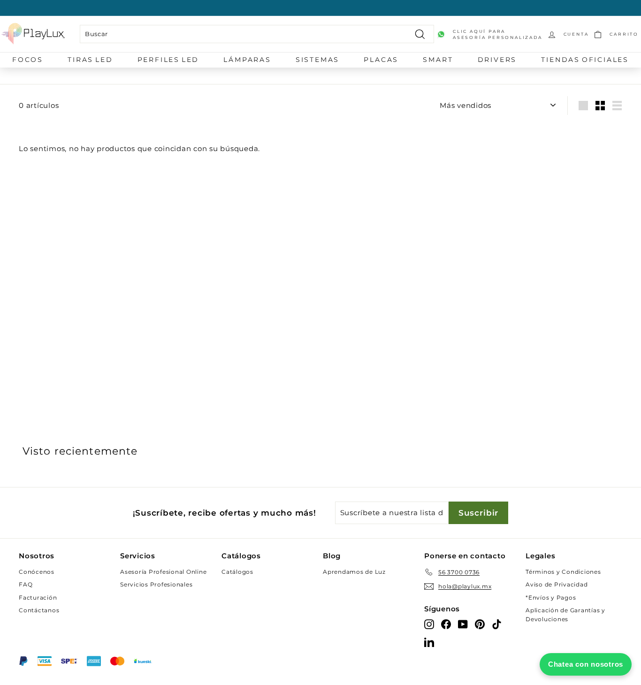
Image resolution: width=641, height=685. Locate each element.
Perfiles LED (168, 59)
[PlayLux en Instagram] (429, 623)
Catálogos (237, 571)
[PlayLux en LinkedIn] (429, 641)
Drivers (497, 59)
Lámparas (247, 59)
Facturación (38, 597)
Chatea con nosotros (585, 664)
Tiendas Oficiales (585, 59)
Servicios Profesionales (156, 584)
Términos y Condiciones (563, 571)
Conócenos (36, 571)
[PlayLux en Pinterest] (480, 623)
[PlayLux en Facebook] (446, 623)
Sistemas (317, 59)
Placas (381, 59)
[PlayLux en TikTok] (497, 623)
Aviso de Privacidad (557, 584)
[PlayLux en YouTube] (463, 623)
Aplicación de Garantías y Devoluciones (565, 615)
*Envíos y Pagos (551, 597)
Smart (438, 59)
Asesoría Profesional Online (163, 571)
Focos (27, 59)
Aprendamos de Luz (354, 571)
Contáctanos (39, 610)
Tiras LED (90, 59)
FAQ (25, 584)
